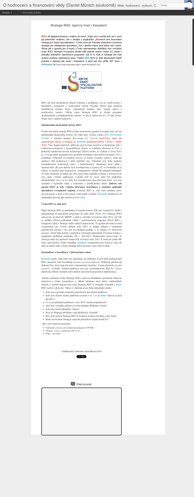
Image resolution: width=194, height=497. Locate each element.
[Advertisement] (138, 72)
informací (46, 64)
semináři (81, 141)
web (87, 58)
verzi (104, 213)
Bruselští (102, 194)
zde (82, 197)
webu (48, 258)
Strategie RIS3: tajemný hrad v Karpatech (78, 25)
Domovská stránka (32, 12)
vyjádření (82, 242)
